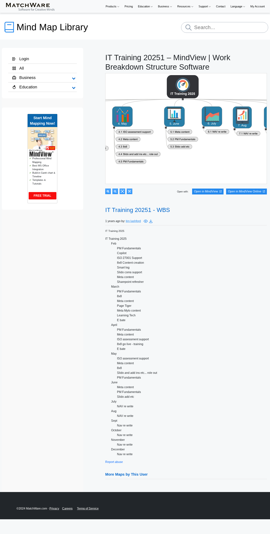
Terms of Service (88, 508)
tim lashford (133, 221)
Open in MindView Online (244, 191)
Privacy (54, 508)
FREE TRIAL (42, 195)
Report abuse (114, 461)
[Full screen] (129, 191)
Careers (67, 508)
